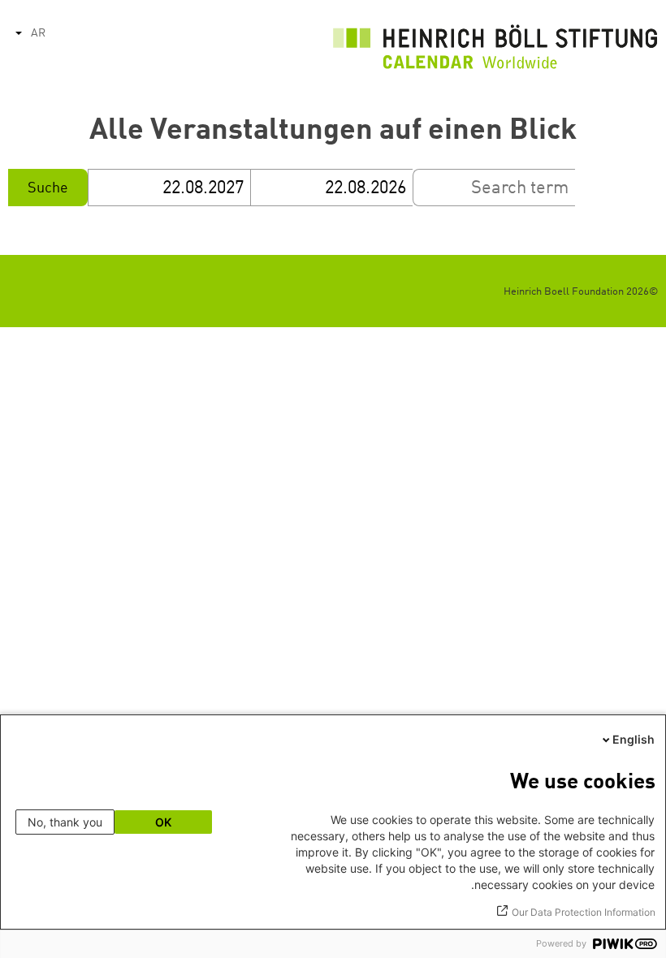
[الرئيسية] (495, 51)
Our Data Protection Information (583, 912)
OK (163, 822)
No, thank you (65, 822)
